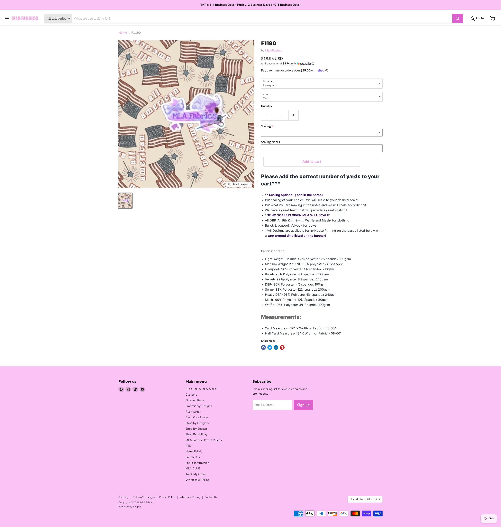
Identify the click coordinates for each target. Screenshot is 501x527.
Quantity (266, 106)
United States (363, 499)
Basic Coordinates (197, 417)
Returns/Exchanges (144, 497)
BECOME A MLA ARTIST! (202, 389)
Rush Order (193, 412)
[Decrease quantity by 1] (266, 115)
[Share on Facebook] (263, 347)
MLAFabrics (273, 50)
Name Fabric (194, 451)
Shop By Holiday (196, 434)
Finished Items (195, 400)
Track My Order (196, 474)
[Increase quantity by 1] (294, 115)
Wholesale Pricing (198, 480)
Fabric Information (197, 463)
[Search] (457, 18)
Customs (191, 395)
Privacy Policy (167, 497)
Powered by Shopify (129, 506)
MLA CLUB (193, 468)
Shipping (123, 497)
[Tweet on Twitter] (269, 347)
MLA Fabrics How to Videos (204, 440)
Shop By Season (196, 429)
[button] (322, 63)
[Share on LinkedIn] (276, 347)
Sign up (303, 404)
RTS (188, 446)
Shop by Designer (197, 423)
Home (122, 32)
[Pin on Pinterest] (282, 347)
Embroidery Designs (199, 406)
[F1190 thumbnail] (125, 200)
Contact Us (193, 457)
